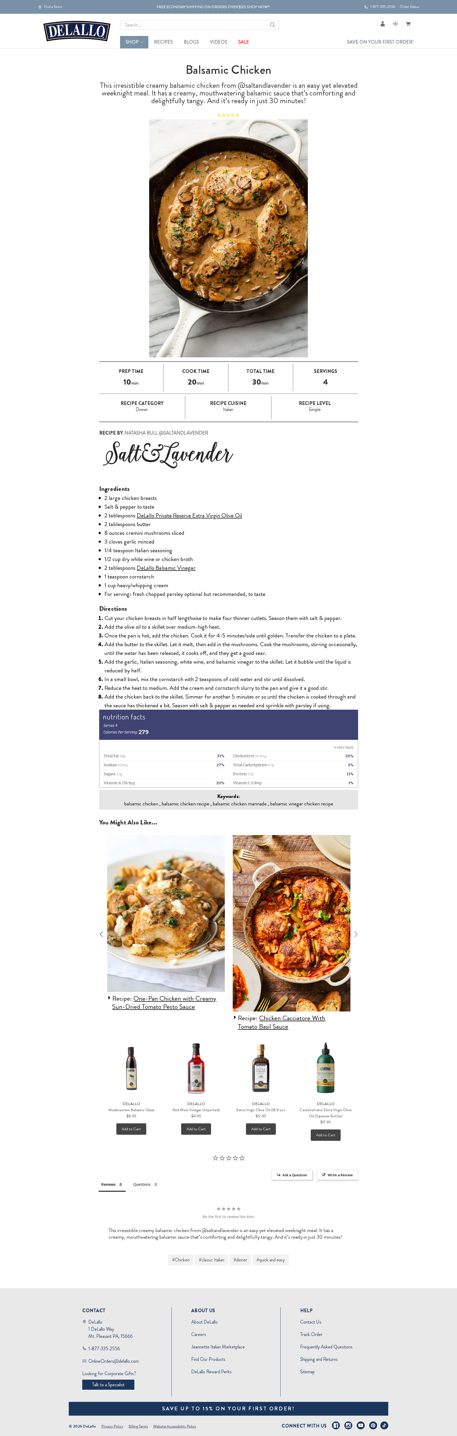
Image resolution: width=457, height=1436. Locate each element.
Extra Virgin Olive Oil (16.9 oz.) (260, 1110)
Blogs (191, 42)
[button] (228, 455)
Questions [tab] (142, 1184)
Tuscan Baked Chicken (288, 1018)
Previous (101, 934)
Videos (218, 42)
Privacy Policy (112, 1426)
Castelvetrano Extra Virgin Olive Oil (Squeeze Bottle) (326, 1113)
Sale (243, 42)
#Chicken (181, 1259)
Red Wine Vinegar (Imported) (196, 1110)
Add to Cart (131, 1129)
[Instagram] (348, 1425)
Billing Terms (138, 1426)
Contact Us (310, 1322)
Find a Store (52, 7)
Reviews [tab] (108, 1184)
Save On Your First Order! (380, 42)
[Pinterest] (373, 1425)
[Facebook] (336, 1425)
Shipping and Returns (319, 1359)
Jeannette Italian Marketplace (218, 1346)
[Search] (272, 25)
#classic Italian (211, 1259)
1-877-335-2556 (382, 7)
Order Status (409, 7)
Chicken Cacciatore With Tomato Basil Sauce (156, 1022)
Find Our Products (208, 1359)
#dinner (240, 1259)
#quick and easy (271, 1259)
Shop (132, 42)
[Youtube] (361, 1425)
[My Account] (382, 23)
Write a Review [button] (340, 1175)
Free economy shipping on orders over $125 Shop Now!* (213, 7)
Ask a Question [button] (294, 1175)
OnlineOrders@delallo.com (113, 1361)
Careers (198, 1334)
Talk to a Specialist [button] (108, 1384)
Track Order (311, 1334)
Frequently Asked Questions (326, 1346)
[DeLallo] (77, 31)
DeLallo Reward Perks (211, 1371)
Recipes (163, 42)
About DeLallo (204, 1322)
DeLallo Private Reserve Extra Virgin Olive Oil (189, 515)
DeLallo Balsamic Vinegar (166, 568)
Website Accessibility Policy (174, 1426)
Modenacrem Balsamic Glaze (131, 1110)
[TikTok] (384, 1425)
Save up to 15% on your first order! (228, 1408)
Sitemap (307, 1371)
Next (356, 934)
